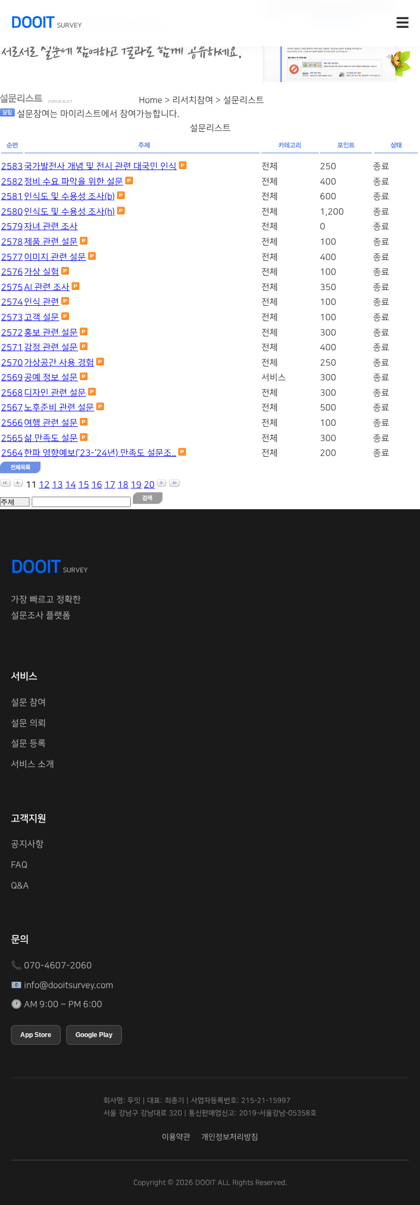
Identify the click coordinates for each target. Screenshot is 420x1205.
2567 (12, 407)
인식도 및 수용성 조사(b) (69, 196)
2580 (12, 212)
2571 (12, 347)
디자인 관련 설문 (55, 393)
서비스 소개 (32, 764)
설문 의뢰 (28, 723)
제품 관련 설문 (51, 242)
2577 (12, 257)
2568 (12, 393)
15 (83, 485)
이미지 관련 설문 (55, 257)
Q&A (20, 885)
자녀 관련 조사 (51, 226)
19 (136, 485)
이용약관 (176, 1137)
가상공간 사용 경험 (59, 363)
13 (57, 485)
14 (70, 485)
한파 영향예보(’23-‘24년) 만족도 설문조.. (100, 453)
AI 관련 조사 (46, 287)
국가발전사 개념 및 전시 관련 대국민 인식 (100, 166)
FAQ (19, 865)
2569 (12, 377)
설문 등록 (28, 743)
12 (44, 485)
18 (123, 485)
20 (149, 485)
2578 (12, 242)
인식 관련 (41, 302)
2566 (12, 423)
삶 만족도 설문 (51, 438)
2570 (12, 363)
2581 (12, 196)
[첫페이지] (5, 485)
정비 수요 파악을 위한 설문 (73, 182)
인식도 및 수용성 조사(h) (69, 212)
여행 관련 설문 (51, 423)
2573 (12, 317)
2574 (12, 302)
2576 (12, 272)
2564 (12, 453)
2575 (12, 287)
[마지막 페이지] (174, 485)
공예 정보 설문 (51, 377)
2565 (12, 438)
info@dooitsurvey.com (68, 985)
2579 (12, 226)
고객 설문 (41, 317)
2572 (12, 332)
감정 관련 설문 (51, 347)
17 (109, 485)
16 (96, 485)
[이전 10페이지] (19, 485)
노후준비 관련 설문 (59, 407)
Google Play (94, 1035)
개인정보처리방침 (229, 1137)
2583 (12, 166)
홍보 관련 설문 (51, 332)
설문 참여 (28, 702)
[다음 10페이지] (162, 485)
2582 (12, 182)
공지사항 (27, 844)
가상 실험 (41, 272)
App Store (35, 1035)
